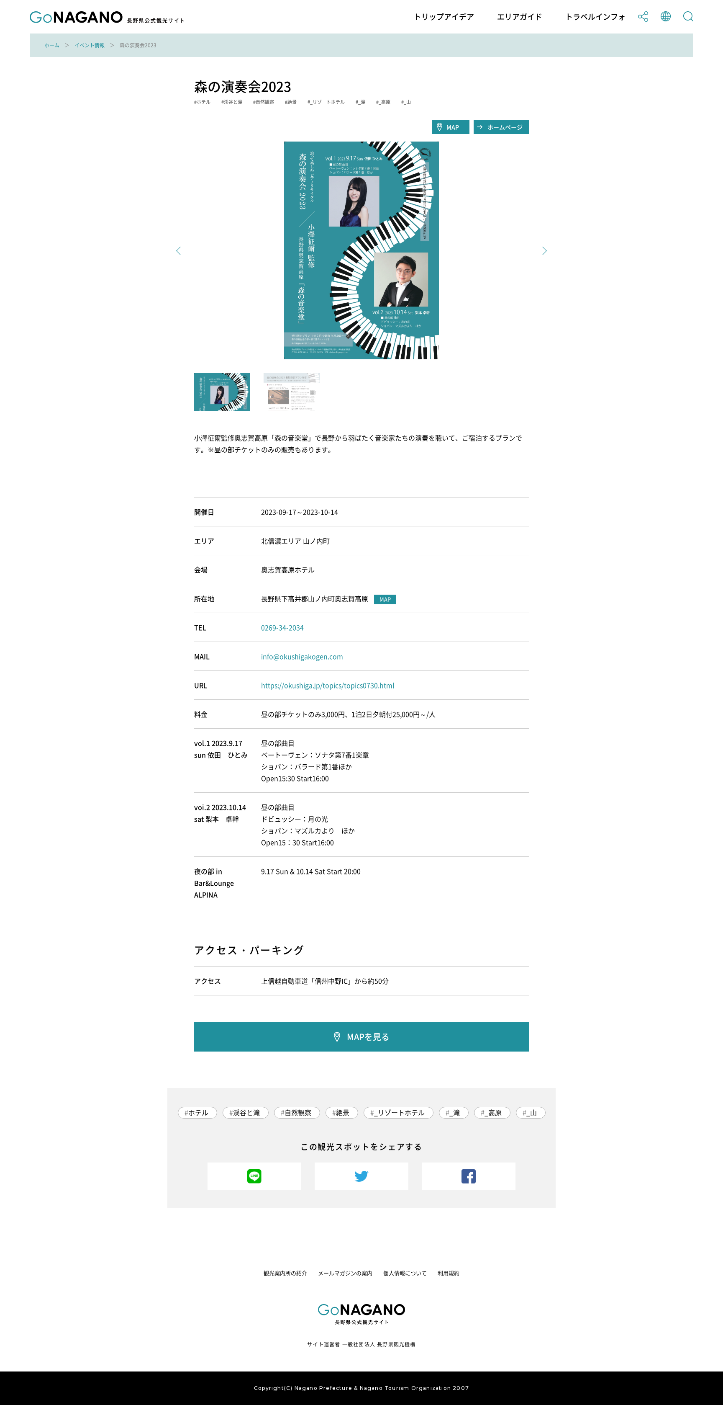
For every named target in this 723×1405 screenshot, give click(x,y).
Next (542, 251)
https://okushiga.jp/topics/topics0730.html (328, 685)
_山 (531, 1112)
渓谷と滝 (246, 1112)
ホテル (198, 1112)
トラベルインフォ (595, 17)
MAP (452, 127)
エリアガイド (519, 17)
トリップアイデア (444, 17)
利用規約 (448, 1273)
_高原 (493, 1112)
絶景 (342, 1112)
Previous (180, 251)
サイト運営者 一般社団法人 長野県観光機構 (361, 1344)
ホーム (51, 45)
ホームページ (505, 127)
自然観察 (298, 1112)
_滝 (454, 1112)
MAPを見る (368, 1037)
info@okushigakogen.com (302, 656)
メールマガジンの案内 (345, 1273)
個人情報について (405, 1273)
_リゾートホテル (399, 1112)
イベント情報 (89, 45)
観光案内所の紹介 (285, 1273)
